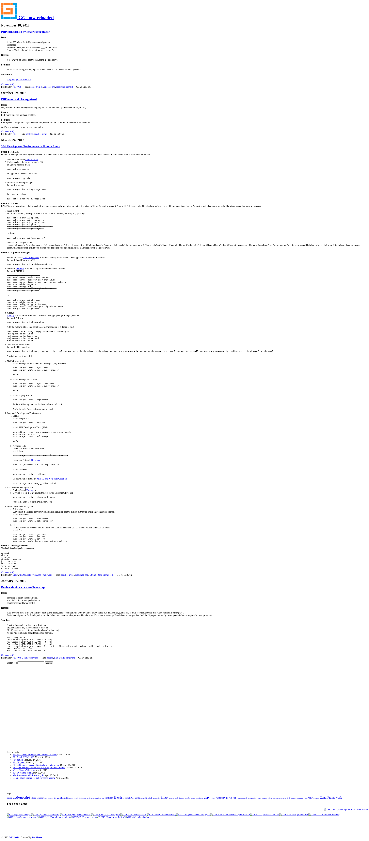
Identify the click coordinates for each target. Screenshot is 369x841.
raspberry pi (222, 797)
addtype (29, 134)
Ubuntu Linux (31, 159)
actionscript (21, 797)
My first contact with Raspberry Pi (28, 775)
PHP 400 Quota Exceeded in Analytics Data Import (36, 765)
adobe (33, 798)
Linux (15, 575)
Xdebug (10, 315)
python (212, 798)
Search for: (12, 663)
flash (118, 797)
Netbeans (35, 460)
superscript (282, 798)
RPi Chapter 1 (19, 762)
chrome (50, 798)
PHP (15, 87)
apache (47, 87)
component (73, 798)
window (316, 798)
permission (199, 798)
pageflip (187, 798)
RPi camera (18, 760)
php (53, 87)
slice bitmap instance (260, 798)
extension (109, 797)
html (137, 798)
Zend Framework (31, 257)
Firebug (29, 490)
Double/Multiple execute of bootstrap (23, 587)
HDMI (131, 798)
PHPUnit (20, 268)
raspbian (232, 797)
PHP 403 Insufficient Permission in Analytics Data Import (39, 767)
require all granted (64, 87)
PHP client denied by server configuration (25, 31)
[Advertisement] (18, 707)
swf (288, 798)
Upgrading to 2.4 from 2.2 (19, 79)
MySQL (22, 575)
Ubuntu (93, 575)
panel (193, 798)
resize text (240, 798)
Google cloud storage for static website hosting (34, 778)
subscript (275, 798)
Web (19, 87)
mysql (71, 575)
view (310, 797)
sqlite (270, 798)
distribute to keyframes (86, 798)
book (45, 798)
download (97, 798)
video (306, 798)
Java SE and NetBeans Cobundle (52, 478)
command (63, 797)
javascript (156, 798)
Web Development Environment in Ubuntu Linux (30, 146)
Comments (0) (7, 84)
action (9, 798)
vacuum (300, 798)
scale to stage (248, 798)
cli (55, 798)
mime (44, 134)
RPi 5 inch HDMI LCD (23, 757)
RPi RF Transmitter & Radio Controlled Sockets (35, 754)
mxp (170, 798)
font (127, 798)
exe (103, 798)
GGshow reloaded (35, 17)
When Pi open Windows (24, 770)
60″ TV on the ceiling (23, 772)
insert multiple (144, 798)
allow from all (36, 87)
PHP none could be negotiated (19, 99)
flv (123, 798)
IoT (150, 798)
